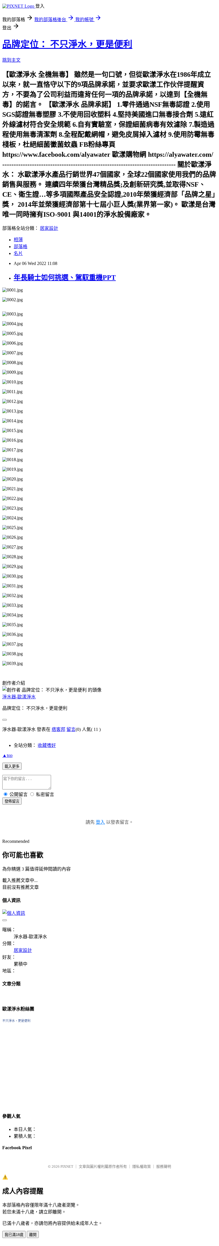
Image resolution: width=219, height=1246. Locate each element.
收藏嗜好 (47, 745)
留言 (71, 729)
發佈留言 (12, 801)
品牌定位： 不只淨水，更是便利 (67, 44)
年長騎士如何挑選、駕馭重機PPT (65, 277)
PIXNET (66, 1166)
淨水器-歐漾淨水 (19, 696)
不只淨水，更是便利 (16, 1020)
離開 (32, 1235)
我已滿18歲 (14, 1235)
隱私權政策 (141, 1166)
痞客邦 (58, 729)
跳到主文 (11, 60)
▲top (7, 755)
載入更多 (12, 766)
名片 (18, 253)
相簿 (18, 239)
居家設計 (49, 228)
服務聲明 (163, 1166)
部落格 (20, 246)
